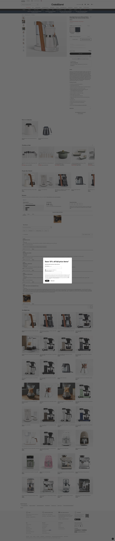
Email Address (48, 266)
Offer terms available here (56, 277)
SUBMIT (47, 280)
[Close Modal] (71, 259)
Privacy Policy (51, 277)
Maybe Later (52, 280)
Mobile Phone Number (49, 271)
